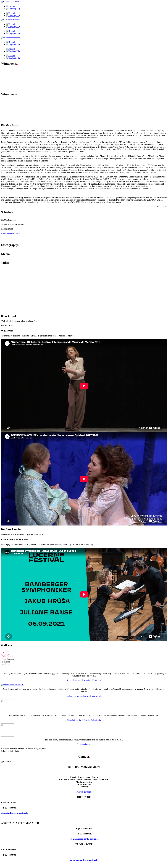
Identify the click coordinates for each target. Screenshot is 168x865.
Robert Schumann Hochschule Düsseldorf (84, 680)
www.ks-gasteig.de (84, 792)
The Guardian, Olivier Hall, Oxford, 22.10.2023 (26, 102)
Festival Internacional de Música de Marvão (84, 696)
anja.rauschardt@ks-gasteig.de (84, 860)
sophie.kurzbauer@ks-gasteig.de (84, 839)
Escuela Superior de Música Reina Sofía (84, 720)
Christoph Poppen (84, 744)
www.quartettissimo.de (10, 233)
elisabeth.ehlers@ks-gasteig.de (14, 813)
